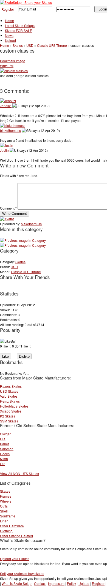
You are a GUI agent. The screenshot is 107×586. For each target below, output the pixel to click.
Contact (40, 583)
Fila (2, 438)
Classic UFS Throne (52, 45)
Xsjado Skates (10, 411)
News (9, 35)
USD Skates (9, 391)
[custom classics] (23, 245)
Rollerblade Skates (14, 406)
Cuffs (4, 506)
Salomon (6, 448)
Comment (8, 208)
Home (9, 20)
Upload (10, 40)
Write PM (6, 65)
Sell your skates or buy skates (22, 573)
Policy (71, 583)
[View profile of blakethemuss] (12, 125)
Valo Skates (9, 396)
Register (7, 9)
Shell (4, 511)
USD (29, 45)
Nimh (4, 458)
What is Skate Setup (17, 583)
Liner (4, 521)
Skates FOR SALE (18, 30)
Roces (5, 453)
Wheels (5, 501)
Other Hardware (12, 525)
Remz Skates (10, 401)
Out (2, 463)
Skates (18, 45)
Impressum (56, 583)
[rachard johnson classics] (23, 240)
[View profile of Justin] (6, 145)
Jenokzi (6, 105)
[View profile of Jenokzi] (8, 100)
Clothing (6, 530)
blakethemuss (10, 130)
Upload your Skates (14, 558)
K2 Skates (7, 416)
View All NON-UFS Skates (19, 473)
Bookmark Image (12, 60)
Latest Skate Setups (20, 25)
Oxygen (6, 434)
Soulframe (7, 516)
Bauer (4, 443)
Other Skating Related (16, 535)
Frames (5, 496)
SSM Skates (9, 421)
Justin (4, 150)
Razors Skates (11, 386)
